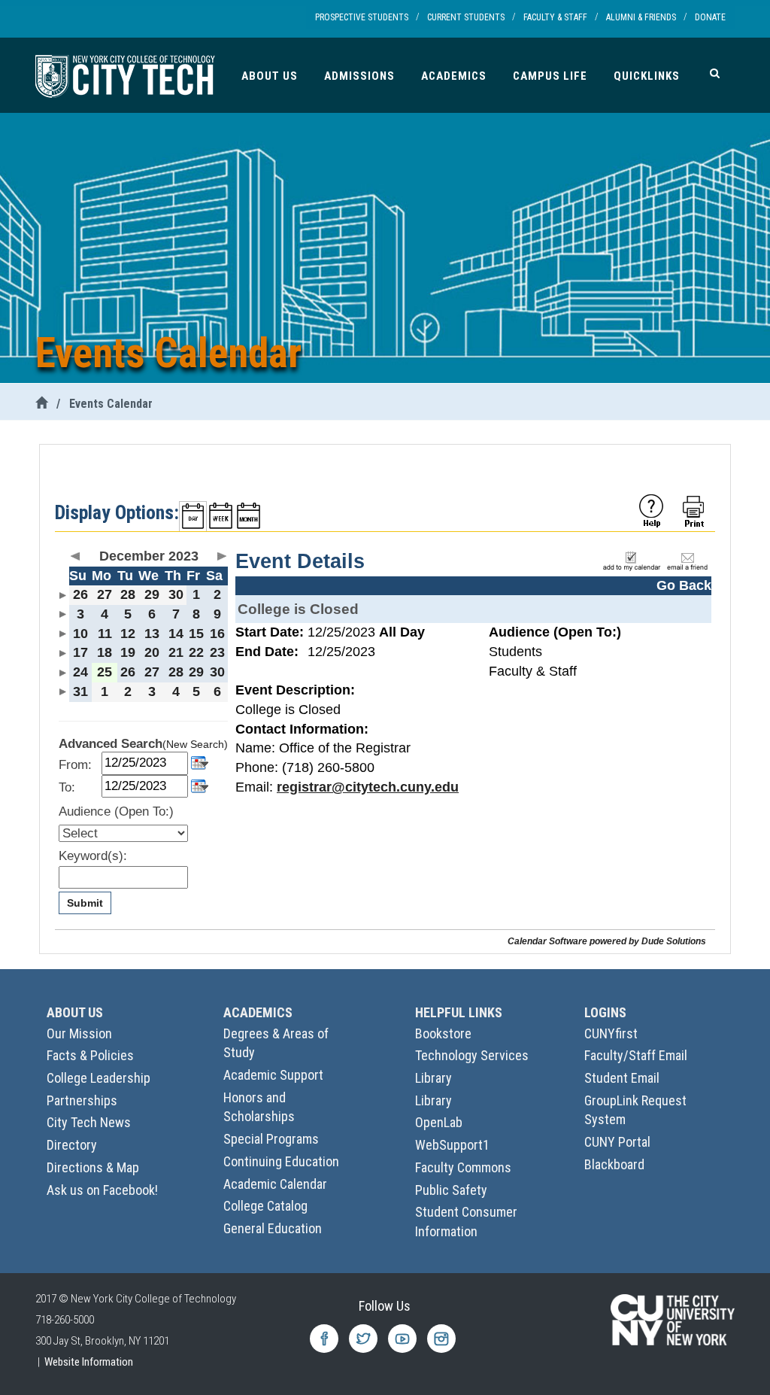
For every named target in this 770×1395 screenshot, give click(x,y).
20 (151, 652)
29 (151, 594)
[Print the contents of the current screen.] (695, 510)
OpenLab (438, 1122)
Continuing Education (281, 1161)
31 (80, 691)
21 (175, 652)
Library (433, 1078)
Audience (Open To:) (116, 811)
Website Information (88, 1362)
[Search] (715, 73)
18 (104, 652)
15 (196, 633)
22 (196, 652)
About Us (269, 76)
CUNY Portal (617, 1142)
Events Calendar (111, 404)
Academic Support (273, 1075)
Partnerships (82, 1100)
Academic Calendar (275, 1184)
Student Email (621, 1078)
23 (217, 652)
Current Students (466, 17)
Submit (85, 903)
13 (151, 633)
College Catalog (265, 1206)
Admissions (359, 76)
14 (175, 633)
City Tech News (89, 1122)
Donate (710, 17)
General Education (272, 1228)
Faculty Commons (463, 1167)
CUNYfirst (611, 1033)
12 (127, 633)
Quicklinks (647, 76)
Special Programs (271, 1139)
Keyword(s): (93, 856)
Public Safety (451, 1190)
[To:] (199, 785)
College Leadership (98, 1078)
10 (80, 633)
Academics (454, 76)
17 (80, 652)
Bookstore (443, 1033)
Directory (72, 1145)
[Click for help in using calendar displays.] (651, 510)
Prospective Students (361, 17)
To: (67, 787)
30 (175, 594)
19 (127, 652)
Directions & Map (93, 1167)
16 (217, 633)
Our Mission (79, 1033)
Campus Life (550, 76)
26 (80, 594)
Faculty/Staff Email (635, 1055)
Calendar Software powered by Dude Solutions (607, 941)
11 (105, 633)
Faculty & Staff (555, 17)
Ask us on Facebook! (102, 1190)
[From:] (199, 762)
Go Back (683, 585)
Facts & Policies (90, 1055)
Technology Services (472, 1055)
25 (104, 671)
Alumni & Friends (641, 17)
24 (80, 671)
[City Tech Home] (41, 404)
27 (104, 594)
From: (75, 765)
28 (127, 594)
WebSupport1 (452, 1145)
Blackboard (614, 1164)
